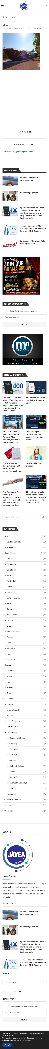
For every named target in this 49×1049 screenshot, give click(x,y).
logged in (17, 151)
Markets (27, 771)
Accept (7, 1045)
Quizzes (26, 671)
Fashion (26, 682)
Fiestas (26, 715)
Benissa (26, 575)
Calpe (26, 586)
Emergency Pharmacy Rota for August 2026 (32, 242)
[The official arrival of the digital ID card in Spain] (36, 388)
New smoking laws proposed (34, 464)
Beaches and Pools (27, 738)
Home (5, 17)
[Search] (46, 6)
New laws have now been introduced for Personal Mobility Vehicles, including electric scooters (12, 437)
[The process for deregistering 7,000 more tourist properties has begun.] (13, 453)
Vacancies (25, 811)
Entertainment (26, 710)
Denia (26, 592)
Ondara (26, 637)
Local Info (25, 699)
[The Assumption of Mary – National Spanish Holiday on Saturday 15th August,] (10, 230)
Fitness (26, 687)
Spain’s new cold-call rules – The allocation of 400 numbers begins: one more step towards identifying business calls (13, 404)
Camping (27, 743)
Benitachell (26, 581)
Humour (25, 665)
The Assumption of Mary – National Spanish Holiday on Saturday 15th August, (33, 228)
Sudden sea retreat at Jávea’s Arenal (30, 178)
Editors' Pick (25, 659)
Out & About (26, 732)
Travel (26, 693)
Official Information (25, 799)
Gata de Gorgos (26, 598)
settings (28, 1040)
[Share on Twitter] (25, 132)
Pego (26, 654)
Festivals (27, 755)
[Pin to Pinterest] (27, 132)
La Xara (26, 620)
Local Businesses (26, 721)
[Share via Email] (30, 132)
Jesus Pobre (26, 614)
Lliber (26, 626)
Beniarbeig (26, 564)
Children (26, 704)
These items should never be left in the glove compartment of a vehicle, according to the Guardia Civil (36, 497)
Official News (26, 727)
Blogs (25, 536)
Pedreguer (26, 648)
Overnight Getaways (27, 783)
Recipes (25, 805)
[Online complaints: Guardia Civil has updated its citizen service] (36, 422)
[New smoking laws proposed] (36, 453)
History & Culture (27, 766)
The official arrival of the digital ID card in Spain (35, 400)
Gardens (27, 760)
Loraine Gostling (17, 28)
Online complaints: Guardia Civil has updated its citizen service (34, 436)
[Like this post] (19, 132)
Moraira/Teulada (26, 631)
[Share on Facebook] (22, 132)
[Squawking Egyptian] (10, 196)
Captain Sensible (26, 542)
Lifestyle (25, 676)
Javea (26, 609)
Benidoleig (26, 570)
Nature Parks (27, 777)
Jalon (26, 603)
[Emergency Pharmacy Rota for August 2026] (10, 245)
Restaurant (26, 794)
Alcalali (26, 558)
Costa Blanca (25, 553)
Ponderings (26, 547)
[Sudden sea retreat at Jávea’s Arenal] (10, 181)
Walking (27, 788)
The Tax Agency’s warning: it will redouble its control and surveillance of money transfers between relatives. (12, 498)
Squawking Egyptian (29, 193)
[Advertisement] (24, 100)
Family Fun (27, 749)
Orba (26, 643)
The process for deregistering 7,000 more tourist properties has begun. (12, 467)
